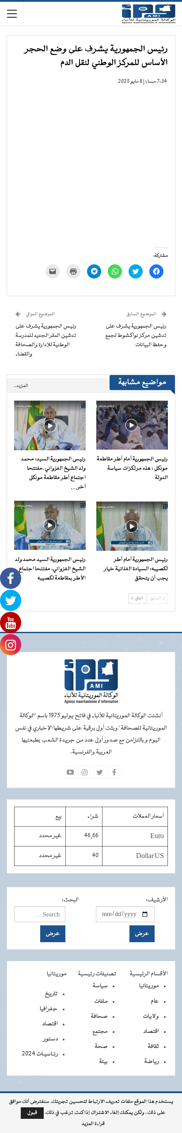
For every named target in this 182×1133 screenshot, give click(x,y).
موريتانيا (149, 986)
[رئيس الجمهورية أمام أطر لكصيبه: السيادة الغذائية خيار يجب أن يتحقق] (132, 526)
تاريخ (51, 994)
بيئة (103, 1061)
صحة (101, 1046)
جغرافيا (49, 1009)
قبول (32, 1113)
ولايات (151, 1016)
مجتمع (100, 1031)
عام (155, 1001)
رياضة (151, 1061)
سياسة (100, 986)
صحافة (99, 1016)
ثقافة (153, 1046)
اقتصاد (151, 1031)
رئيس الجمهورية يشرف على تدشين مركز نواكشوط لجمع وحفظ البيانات (136, 335)
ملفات (101, 1001)
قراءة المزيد (93, 1124)
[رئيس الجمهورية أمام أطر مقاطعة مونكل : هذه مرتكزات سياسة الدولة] (132, 425)
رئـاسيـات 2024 (40, 1054)
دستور (50, 1039)
